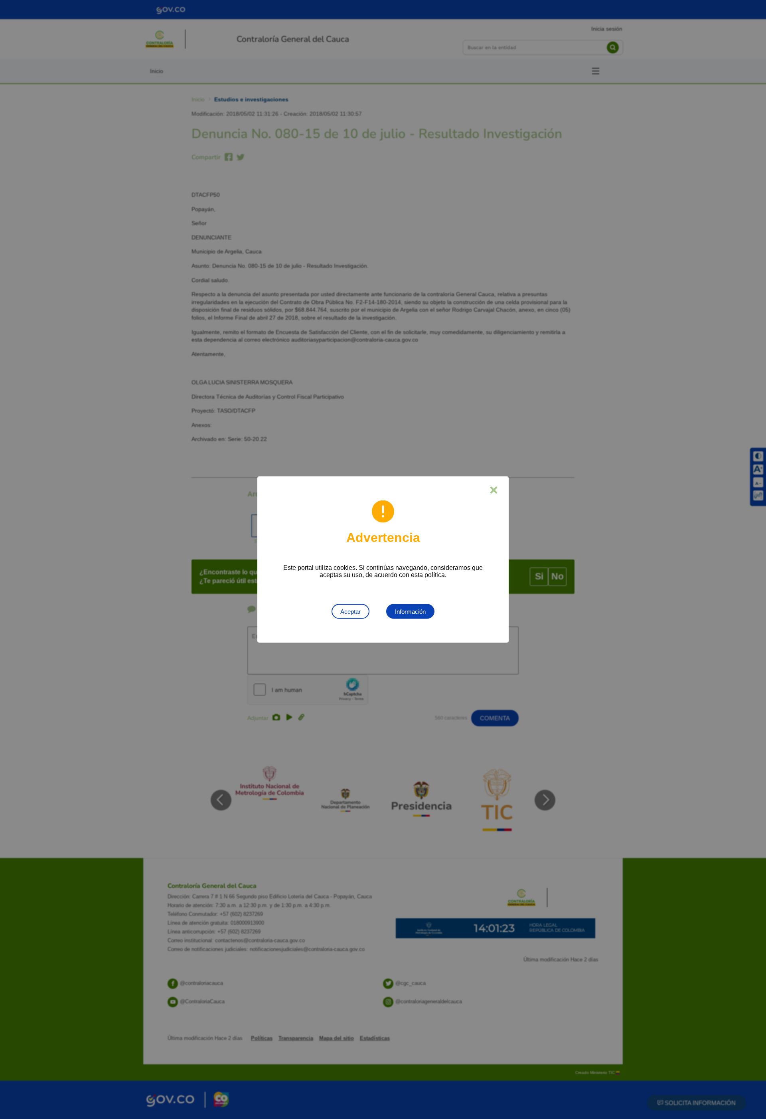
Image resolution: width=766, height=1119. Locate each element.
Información (410, 611)
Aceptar (350, 611)
